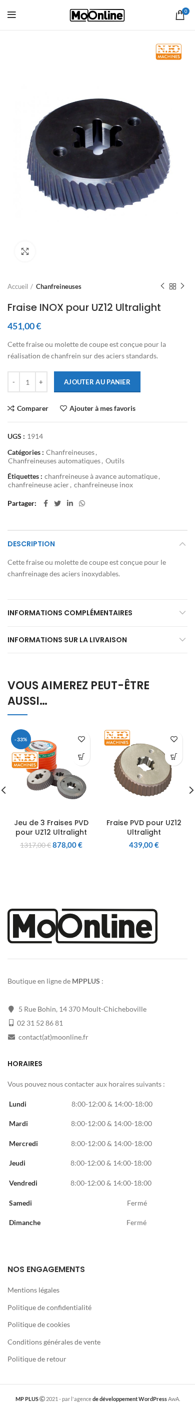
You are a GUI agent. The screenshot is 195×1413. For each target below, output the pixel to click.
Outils (115, 461)
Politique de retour (37, 1359)
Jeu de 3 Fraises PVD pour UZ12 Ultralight (51, 828)
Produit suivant (183, 286)
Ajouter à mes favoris (103, 408)
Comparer (32, 408)
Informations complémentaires (70, 613)
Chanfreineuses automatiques (54, 461)
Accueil (18, 286)
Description (31, 544)
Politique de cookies (39, 1324)
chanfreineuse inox (103, 485)
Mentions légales (34, 1290)
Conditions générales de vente (54, 1342)
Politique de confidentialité (50, 1307)
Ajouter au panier (97, 382)
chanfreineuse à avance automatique (101, 476)
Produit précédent (163, 286)
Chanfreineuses (59, 286)
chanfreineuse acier (38, 485)
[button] (81, 757)
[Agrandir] (25, 251)
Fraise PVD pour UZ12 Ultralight (144, 828)
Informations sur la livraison (67, 640)
